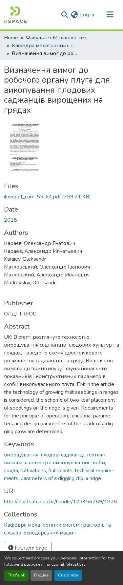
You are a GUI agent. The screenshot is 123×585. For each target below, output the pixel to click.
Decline (41, 575)
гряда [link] (11, 470)
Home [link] (11, 37)
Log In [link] (87, 14)
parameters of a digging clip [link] (52, 478)
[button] (15, 15)
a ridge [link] (93, 478)
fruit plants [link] (60, 470)
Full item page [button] (30, 548)
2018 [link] (10, 220)
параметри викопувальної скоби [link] (65, 462)
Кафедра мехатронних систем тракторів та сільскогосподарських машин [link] (44, 45)
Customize (68, 575)
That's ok (16, 575)
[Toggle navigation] (110, 15)
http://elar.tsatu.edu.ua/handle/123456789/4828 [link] (60, 501)
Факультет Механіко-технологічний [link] (59, 37)
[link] (61, 197)
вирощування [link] (21, 454)
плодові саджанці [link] (62, 454)
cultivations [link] (33, 470)
